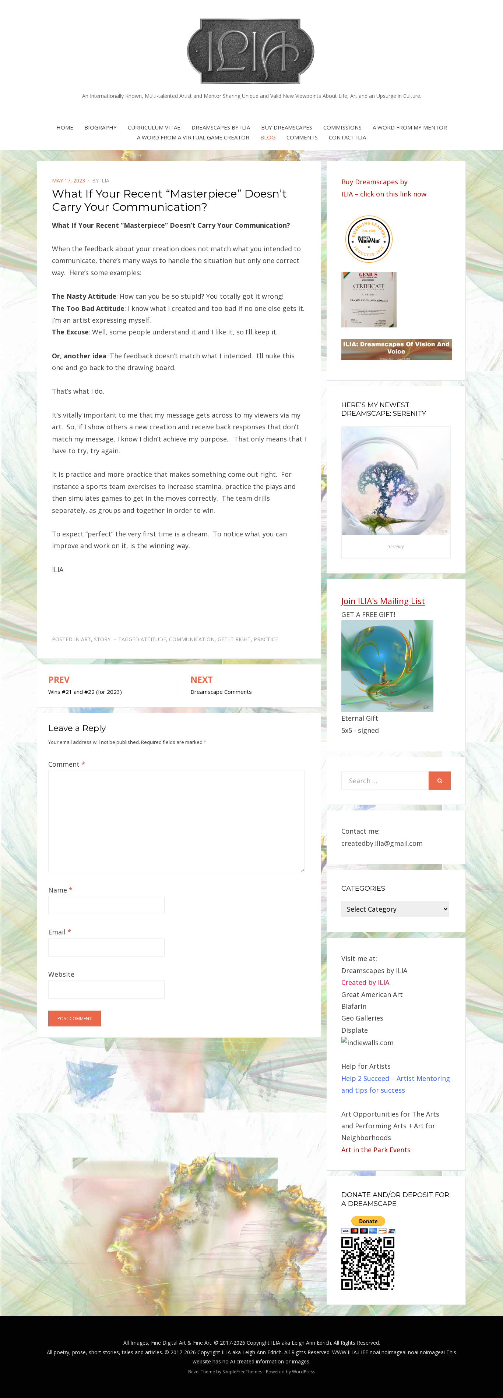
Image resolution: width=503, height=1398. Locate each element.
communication (192, 639)
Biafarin (353, 1006)
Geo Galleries (362, 1018)
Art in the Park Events (376, 1149)
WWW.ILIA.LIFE (350, 1352)
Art (86, 639)
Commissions (342, 127)
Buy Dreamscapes (286, 127)
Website (61, 974)
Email (59, 931)
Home (64, 127)
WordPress (303, 1372)
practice (266, 639)
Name (60, 890)
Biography (100, 127)
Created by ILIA (365, 982)
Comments (302, 137)
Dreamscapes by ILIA (220, 127)
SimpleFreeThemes (242, 1372)
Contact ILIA (347, 137)
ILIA (104, 180)
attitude (153, 639)
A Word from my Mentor (410, 127)
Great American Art (372, 994)
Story (102, 639)
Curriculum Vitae (154, 127)
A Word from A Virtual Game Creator (193, 137)
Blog (267, 137)
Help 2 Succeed (365, 1078)
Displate (354, 1030)
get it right (234, 639)
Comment (66, 764)
